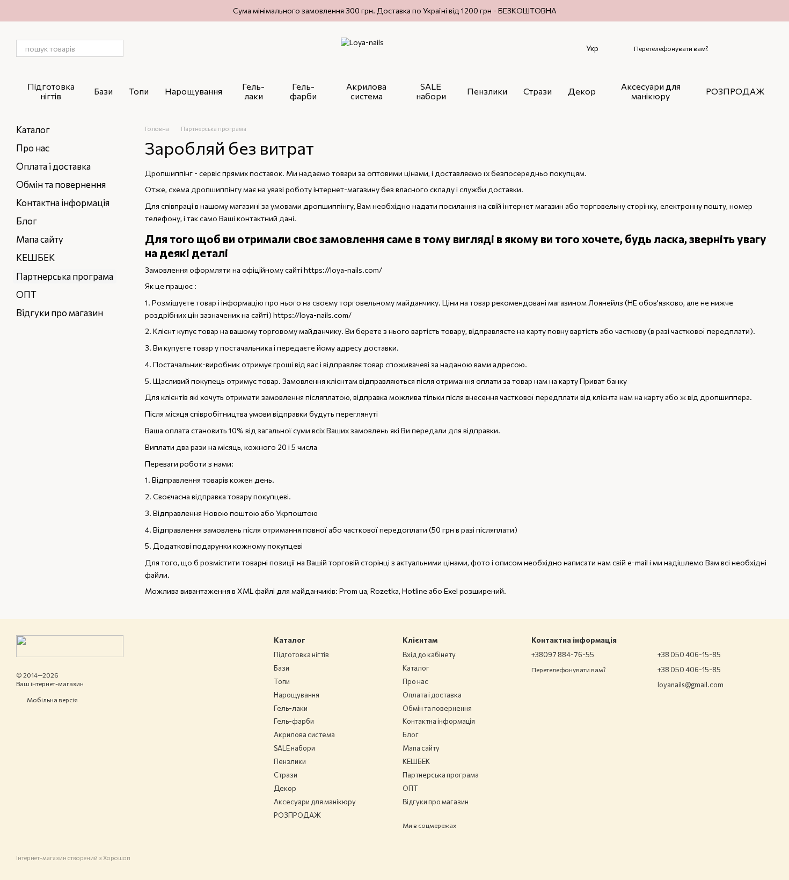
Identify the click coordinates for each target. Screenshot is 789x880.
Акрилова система (366, 91)
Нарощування (193, 91)
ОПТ (26, 294)
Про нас (32, 148)
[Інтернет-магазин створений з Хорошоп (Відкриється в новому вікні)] (73, 867)
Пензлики (487, 91)
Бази (103, 91)
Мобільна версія (52, 699)
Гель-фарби (303, 91)
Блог (26, 221)
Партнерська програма (441, 774)
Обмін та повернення (61, 184)
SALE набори (431, 91)
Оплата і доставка (53, 166)
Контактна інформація (62, 202)
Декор (582, 91)
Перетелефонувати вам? (671, 48)
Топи (139, 91)
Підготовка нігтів (51, 91)
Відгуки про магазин (59, 312)
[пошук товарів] (114, 48)
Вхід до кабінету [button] (429, 654)
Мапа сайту (39, 239)
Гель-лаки (253, 91)
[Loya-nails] (69, 645)
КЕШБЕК (35, 257)
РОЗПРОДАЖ (735, 91)
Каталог (33, 129)
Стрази (537, 91)
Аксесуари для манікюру (651, 91)
